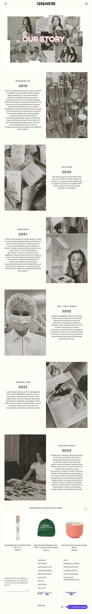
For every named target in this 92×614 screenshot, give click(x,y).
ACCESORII (42, 577)
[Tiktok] (62, 607)
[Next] (85, 509)
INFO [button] (66, 560)
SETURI (40, 581)
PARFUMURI (42, 563)
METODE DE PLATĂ (71, 567)
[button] (50, 591)
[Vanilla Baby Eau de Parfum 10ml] (17, 527)
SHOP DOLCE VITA (45, 567)
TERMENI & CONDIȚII (71, 563)
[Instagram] (66, 607)
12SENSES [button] (42, 560)
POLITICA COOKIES (71, 574)
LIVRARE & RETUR (70, 570)
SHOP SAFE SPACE (45, 570)
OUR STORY (42, 584)
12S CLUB (41, 588)
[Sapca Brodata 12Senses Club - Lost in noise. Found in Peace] (46, 527)
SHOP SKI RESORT (45, 574)
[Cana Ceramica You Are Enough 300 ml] (74, 527)
